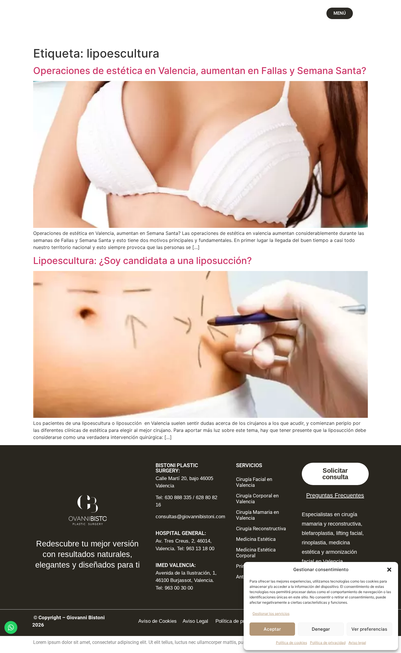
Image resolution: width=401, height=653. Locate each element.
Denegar (321, 629)
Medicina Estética (256, 539)
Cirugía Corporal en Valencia (257, 498)
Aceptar (272, 629)
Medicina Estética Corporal (256, 552)
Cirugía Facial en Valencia (254, 482)
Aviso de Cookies (157, 621)
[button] (389, 570)
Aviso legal (357, 642)
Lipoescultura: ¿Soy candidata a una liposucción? (142, 260)
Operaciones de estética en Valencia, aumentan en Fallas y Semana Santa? (199, 70)
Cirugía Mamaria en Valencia (257, 515)
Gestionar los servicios (270, 613)
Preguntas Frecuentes (335, 495)
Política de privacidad (328, 642)
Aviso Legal (196, 621)
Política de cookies (291, 642)
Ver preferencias (369, 629)
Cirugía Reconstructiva (261, 528)
